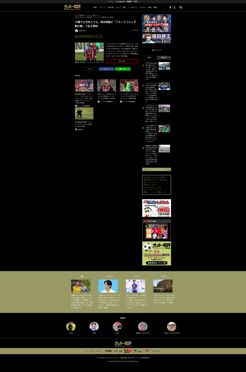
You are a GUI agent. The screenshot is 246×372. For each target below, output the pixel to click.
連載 (155, 7)
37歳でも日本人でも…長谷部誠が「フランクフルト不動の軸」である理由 (94, 17)
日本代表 (111, 7)
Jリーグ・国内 (121, 7)
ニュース (102, 7)
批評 (95, 7)
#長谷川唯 (147, 180)
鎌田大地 (89, 36)
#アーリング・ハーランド (152, 190)
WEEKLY (164, 57)
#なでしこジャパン (150, 182)
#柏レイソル (162, 192)
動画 (149, 7)
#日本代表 (163, 180)
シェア (107, 68)
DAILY (149, 57)
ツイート (91, 68)
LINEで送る (123, 68)
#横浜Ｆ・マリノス (150, 192)
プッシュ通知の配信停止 (143, 357)
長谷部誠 (82, 36)
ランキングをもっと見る (156, 169)
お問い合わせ (131, 357)
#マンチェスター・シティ (152, 187)
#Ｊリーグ (155, 180)
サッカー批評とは (101, 357)
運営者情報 (124, 357)
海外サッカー (96, 15)
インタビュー (133, 7)
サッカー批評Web (79, 15)
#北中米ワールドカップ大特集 (154, 177)
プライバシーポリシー (113, 357)
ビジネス (143, 7)
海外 (77, 36)
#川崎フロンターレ (150, 185)
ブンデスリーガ (97, 36)
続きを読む (122, 61)
